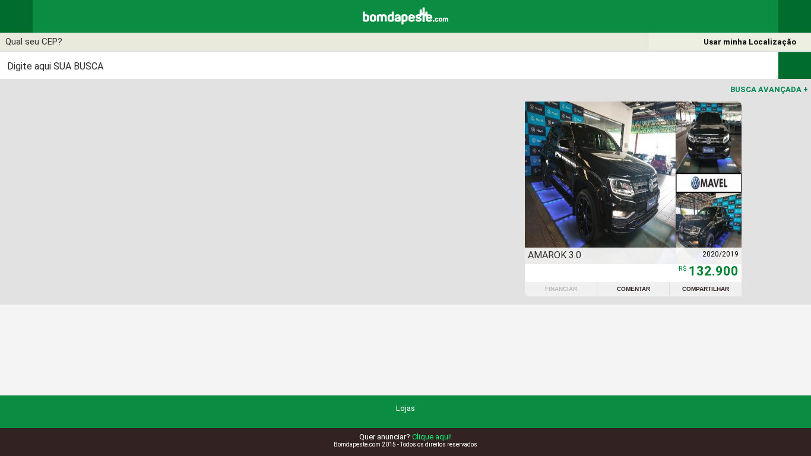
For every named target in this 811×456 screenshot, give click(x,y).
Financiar (561, 289)
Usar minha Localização (750, 41)
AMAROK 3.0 (554, 255)
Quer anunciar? (405, 436)
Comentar (633, 289)
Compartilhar (705, 289)
